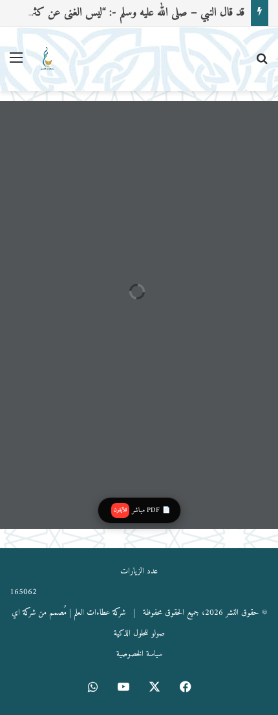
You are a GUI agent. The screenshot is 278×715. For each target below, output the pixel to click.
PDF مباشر (142, 510)
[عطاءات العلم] (46, 58)
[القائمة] (16, 63)
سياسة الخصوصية (139, 654)
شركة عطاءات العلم (99, 612)
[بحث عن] (261, 63)
